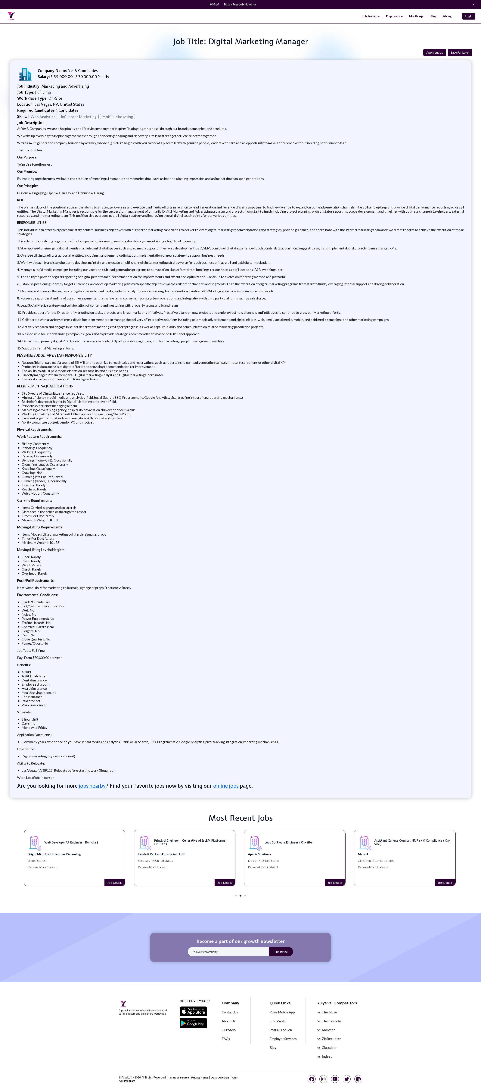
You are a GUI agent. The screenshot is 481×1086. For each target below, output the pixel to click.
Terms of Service (178, 1077)
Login (468, 16)
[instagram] (323, 1079)
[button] (236, 895)
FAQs (226, 1039)
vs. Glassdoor (327, 1047)
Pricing (447, 16)
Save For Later (460, 52)
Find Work (277, 1021)
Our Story (229, 1030)
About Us (228, 1021)
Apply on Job (434, 52)
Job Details (114, 882)
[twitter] (347, 1079)
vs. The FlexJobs (329, 1021)
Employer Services (283, 1039)
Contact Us (230, 1012)
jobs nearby (92, 785)
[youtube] (335, 1079)
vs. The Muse (327, 1012)
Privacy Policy (199, 1077)
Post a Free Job (281, 1030)
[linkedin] (358, 1079)
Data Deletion (220, 1077)
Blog (433, 16)
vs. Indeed (324, 1056)
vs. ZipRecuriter (329, 1039)
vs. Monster (326, 1030)
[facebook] (312, 1079)
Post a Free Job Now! (238, 4)
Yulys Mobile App (282, 1012)
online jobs (226, 785)
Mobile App (416, 16)
